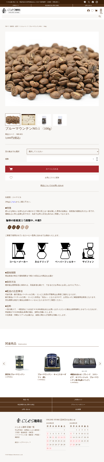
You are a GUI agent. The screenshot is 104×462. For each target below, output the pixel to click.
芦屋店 (37, 435)
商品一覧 (26, 399)
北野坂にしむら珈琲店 (31, 430)
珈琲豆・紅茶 (14, 26)
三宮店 (17, 432)
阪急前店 (24, 432)
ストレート (23, 26)
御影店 (31, 435)
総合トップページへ (22, 442)
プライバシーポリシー (78, 404)
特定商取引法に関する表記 (52, 5)
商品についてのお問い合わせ (52, 185)
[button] (4, 364)
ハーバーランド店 (21, 435)
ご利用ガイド (15, 5)
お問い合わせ (88, 5)
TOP (6, 26)
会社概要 (78, 409)
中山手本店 (19, 430)
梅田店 (17, 437)
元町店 (31, 432)
